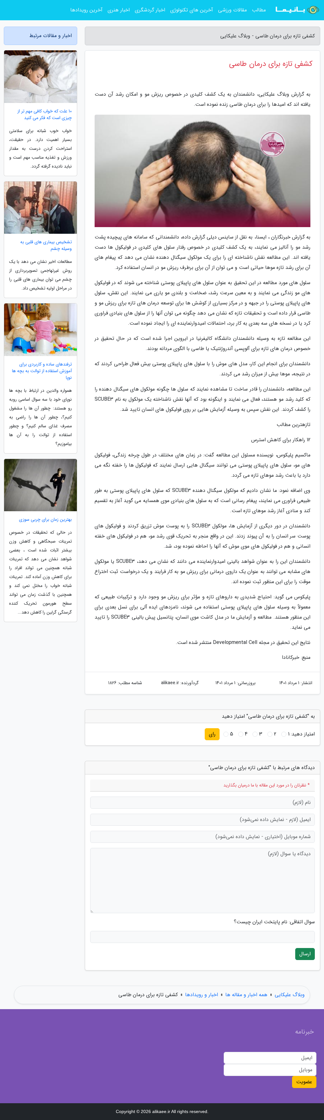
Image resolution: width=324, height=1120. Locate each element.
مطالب (259, 10)
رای (212, 734)
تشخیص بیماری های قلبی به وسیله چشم (46, 245)
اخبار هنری (119, 10)
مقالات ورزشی (232, 10)
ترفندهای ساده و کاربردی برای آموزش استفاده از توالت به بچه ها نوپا (42, 371)
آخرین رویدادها (86, 10)
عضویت (304, 1082)
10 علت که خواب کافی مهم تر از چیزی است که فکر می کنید (44, 114)
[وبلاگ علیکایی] (296, 10)
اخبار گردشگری (150, 10)
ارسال (305, 954)
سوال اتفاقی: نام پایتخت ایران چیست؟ (274, 922)
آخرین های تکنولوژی (191, 10)
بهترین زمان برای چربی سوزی (45, 519)
